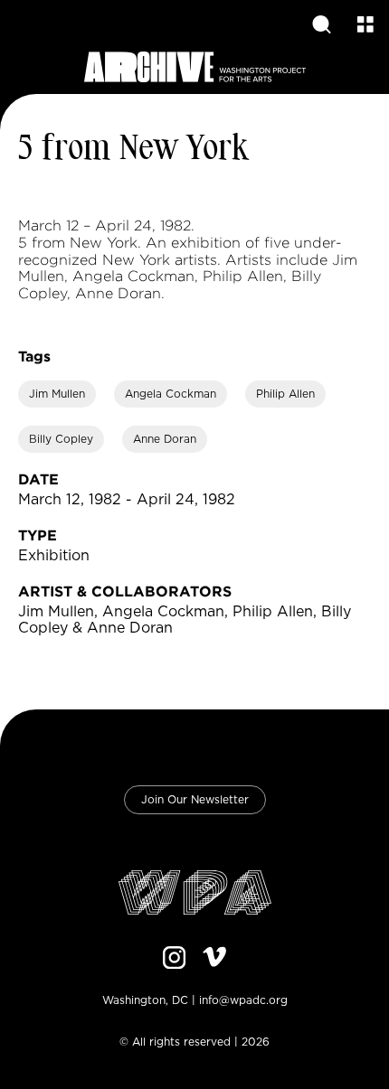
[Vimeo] (214, 959)
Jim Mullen (57, 394)
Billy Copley (61, 439)
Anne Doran (164, 439)
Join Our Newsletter (195, 799)
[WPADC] (195, 893)
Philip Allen (285, 394)
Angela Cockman (170, 394)
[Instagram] (174, 959)
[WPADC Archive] (194, 68)
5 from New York (133, 150)
